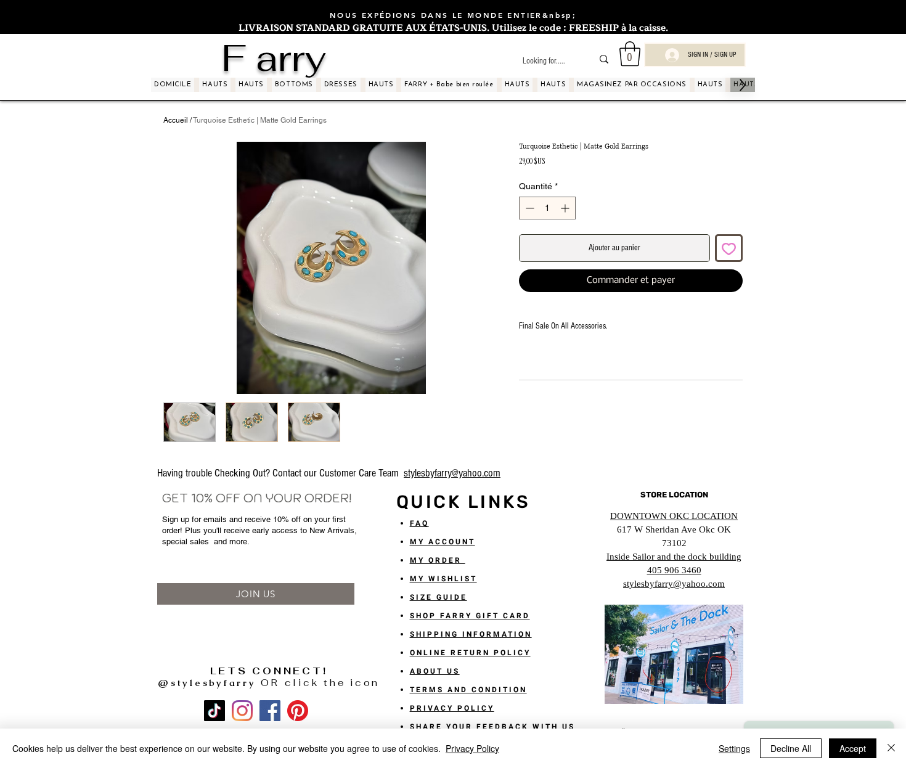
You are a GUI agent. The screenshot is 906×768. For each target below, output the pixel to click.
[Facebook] (269, 710)
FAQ (419, 523)
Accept (852, 748)
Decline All (790, 748)
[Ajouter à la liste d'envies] (729, 248)
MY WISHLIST (443, 578)
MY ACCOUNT (442, 541)
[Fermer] (891, 748)
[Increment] (566, 208)
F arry (274, 58)
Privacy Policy (472, 748)
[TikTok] (214, 710)
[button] (629, 53)
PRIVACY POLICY (452, 708)
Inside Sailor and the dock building (673, 557)
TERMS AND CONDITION (468, 689)
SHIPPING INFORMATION (471, 634)
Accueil (175, 120)
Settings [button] (734, 748)
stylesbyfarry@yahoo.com (452, 473)
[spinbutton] (547, 208)
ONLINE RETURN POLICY (470, 652)
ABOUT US (435, 671)
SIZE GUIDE (438, 597)
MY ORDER (437, 560)
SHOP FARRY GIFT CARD (470, 615)
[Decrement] (528, 208)
